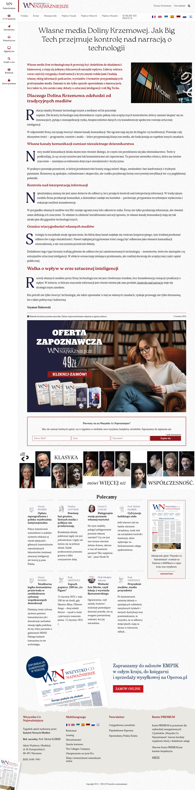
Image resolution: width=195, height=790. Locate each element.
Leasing (70, 735)
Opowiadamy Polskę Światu (123, 735)
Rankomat (71, 730)
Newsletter (180, 6)
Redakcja (9, 72)
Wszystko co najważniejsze (117, 784)
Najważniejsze (9, 8)
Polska (24, 16)
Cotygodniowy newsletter (122, 725)
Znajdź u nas (9, 62)
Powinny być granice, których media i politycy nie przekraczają (68, 520)
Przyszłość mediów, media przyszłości (129, 587)
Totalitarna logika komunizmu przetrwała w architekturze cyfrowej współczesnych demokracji (40, 594)
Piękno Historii (89, 16)
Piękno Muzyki (110, 16)
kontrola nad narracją (150, 283)
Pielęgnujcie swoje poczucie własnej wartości (100, 516)
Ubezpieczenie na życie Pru (80, 753)
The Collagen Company (78, 748)
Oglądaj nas (9, 51)
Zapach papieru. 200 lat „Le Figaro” (70, 587)
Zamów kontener (74, 744)
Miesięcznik (50, 16)
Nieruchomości (73, 739)
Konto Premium (162, 6)
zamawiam (166, 574)
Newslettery (9, 29)
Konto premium (9, 83)
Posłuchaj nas (9, 40)
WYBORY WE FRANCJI (129, 17)
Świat (36, 16)
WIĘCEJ (156, 757)
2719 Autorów (9, 19)
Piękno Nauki (69, 16)
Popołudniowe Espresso (121, 730)
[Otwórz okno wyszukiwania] (189, 6)
